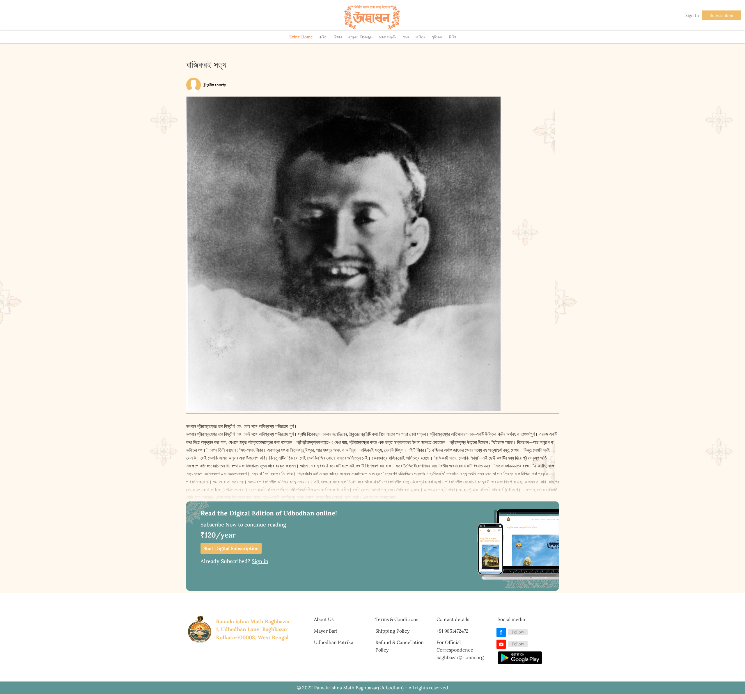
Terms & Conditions (396, 619)
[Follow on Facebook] (501, 632)
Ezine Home (301, 37)
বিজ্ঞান (338, 37)
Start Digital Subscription (231, 548)
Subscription (721, 15)
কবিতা (323, 37)
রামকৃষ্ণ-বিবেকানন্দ (360, 37)
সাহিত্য (420, 37)
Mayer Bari (326, 631)
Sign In (692, 15)
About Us (324, 619)
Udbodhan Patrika (333, 642)
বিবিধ (452, 37)
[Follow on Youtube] (501, 644)
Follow (518, 632)
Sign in (260, 561)
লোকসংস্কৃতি (387, 37)
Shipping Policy (392, 631)
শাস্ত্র (405, 37)
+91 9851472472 (453, 631)
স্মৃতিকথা (437, 37)
